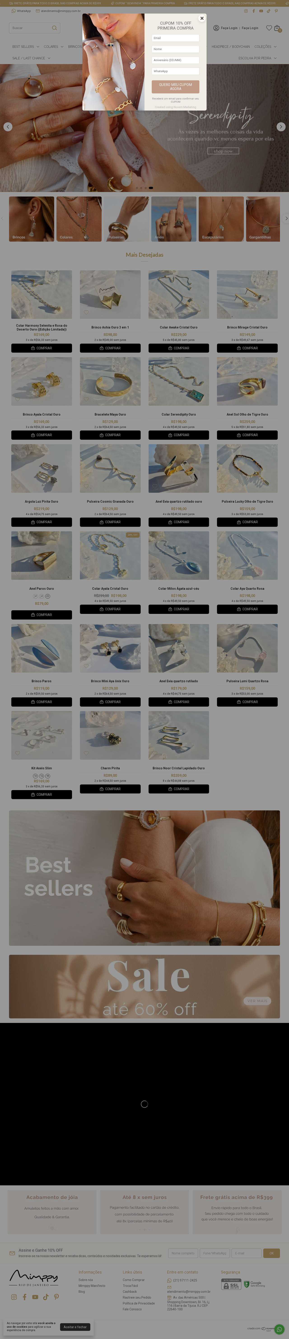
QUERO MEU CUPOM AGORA (175, 87)
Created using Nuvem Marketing (175, 107)
